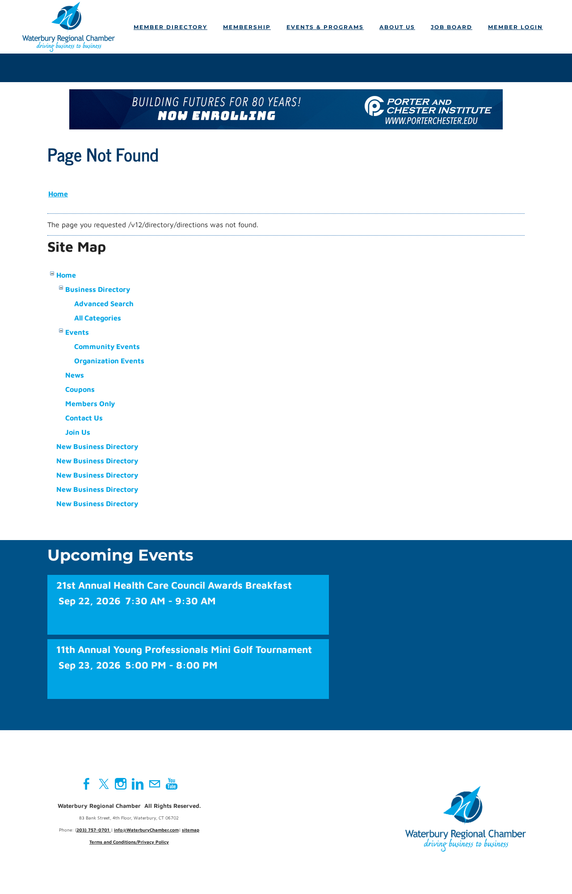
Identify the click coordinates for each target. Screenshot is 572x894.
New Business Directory (97, 446)
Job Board (451, 27)
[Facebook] (87, 784)
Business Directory (97, 289)
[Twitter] (103, 784)
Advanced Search (104, 303)
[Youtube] (171, 784)
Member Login (515, 27)
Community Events (107, 346)
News (74, 375)
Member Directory (170, 27)
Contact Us (84, 418)
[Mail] (154, 784)
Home (58, 194)
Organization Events (109, 361)
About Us (397, 27)
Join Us (77, 432)
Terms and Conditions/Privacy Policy (129, 841)
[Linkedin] (137, 784)
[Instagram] (120, 784)
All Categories (97, 318)
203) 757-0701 (93, 829)
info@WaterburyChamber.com (146, 829)
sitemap (190, 829)
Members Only (90, 403)
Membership (247, 27)
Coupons (80, 389)
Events (77, 332)
